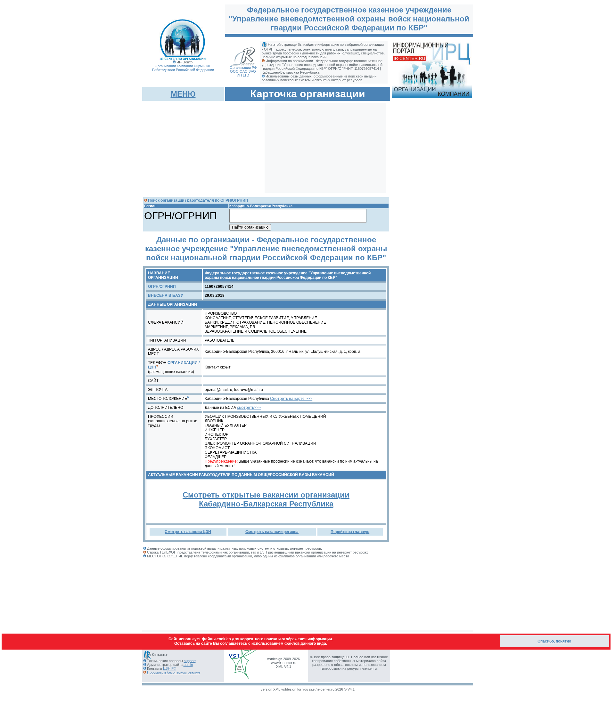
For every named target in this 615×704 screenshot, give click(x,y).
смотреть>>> (249, 407)
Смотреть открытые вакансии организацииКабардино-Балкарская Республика (266, 499)
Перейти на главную (350, 532)
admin (188, 665)
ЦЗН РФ (169, 668)
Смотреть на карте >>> (291, 398)
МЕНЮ (183, 94)
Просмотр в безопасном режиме (173, 672)
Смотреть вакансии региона (272, 532)
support (190, 661)
